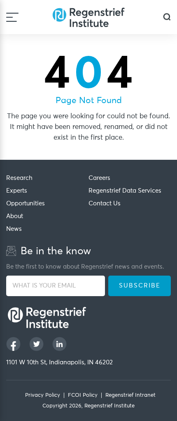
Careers (99, 178)
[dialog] (167, 17)
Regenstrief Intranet (130, 395)
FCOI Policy (83, 395)
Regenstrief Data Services (124, 191)
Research (19, 178)
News (14, 229)
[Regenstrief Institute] (88, 17)
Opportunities (25, 203)
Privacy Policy (42, 395)
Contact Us (104, 203)
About (14, 216)
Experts (16, 191)
